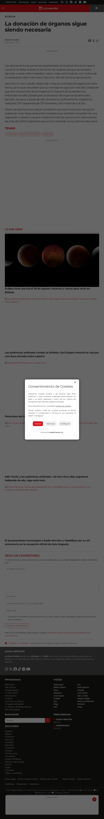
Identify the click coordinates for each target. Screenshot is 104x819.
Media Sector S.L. (57, 432)
